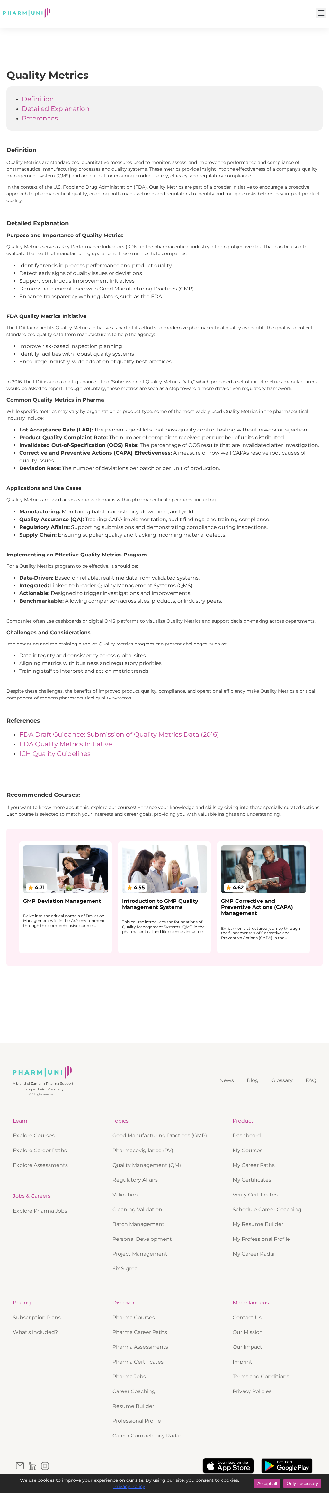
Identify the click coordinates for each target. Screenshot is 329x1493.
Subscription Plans (37, 1317)
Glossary (282, 1080)
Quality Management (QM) (146, 1165)
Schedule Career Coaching (267, 1209)
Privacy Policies (252, 1391)
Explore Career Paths (40, 1150)
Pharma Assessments (140, 1347)
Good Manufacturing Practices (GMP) (159, 1136)
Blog (253, 1080)
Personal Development (142, 1239)
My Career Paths (254, 1165)
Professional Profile (136, 1421)
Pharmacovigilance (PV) (142, 1150)
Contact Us (247, 1317)
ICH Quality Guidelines (55, 754)
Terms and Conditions (261, 1376)
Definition (38, 99)
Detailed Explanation (56, 108)
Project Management (139, 1254)
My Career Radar (254, 1254)
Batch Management (138, 1224)
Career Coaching (134, 1391)
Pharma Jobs (129, 1376)
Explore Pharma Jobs (40, 1211)
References (40, 118)
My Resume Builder (258, 1224)
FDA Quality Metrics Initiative (65, 744)
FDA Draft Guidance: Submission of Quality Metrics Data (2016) (119, 734)
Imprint (242, 1362)
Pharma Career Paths (139, 1332)
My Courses (247, 1150)
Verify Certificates (255, 1195)
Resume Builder (133, 1406)
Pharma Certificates (138, 1362)
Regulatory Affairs (135, 1180)
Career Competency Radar (146, 1436)
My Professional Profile (261, 1239)
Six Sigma (125, 1269)
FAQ (311, 1080)
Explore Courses (34, 1136)
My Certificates (252, 1180)
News (226, 1080)
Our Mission (248, 1332)
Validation (125, 1195)
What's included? (35, 1332)
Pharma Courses (133, 1317)
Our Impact (247, 1347)
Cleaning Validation (137, 1209)
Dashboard (247, 1136)
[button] (321, 13)
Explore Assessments (40, 1165)
